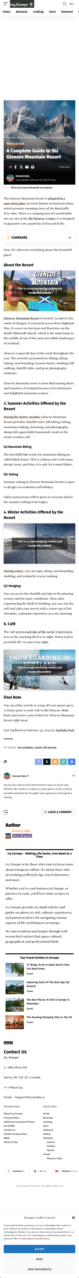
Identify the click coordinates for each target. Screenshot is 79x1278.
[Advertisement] (39, 57)
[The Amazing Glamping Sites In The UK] (15, 1022)
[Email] (26, 167)
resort (38, 747)
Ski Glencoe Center (41, 218)
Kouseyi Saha (22, 176)
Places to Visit (15, 143)
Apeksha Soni (64, 730)
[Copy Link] (63, 762)
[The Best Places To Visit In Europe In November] (15, 1005)
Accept (39, 1249)
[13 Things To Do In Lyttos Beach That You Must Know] (15, 970)
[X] (40, 1171)
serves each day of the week (35, 632)
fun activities (25, 747)
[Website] (73, 776)
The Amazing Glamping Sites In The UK (49, 1017)
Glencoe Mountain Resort (22, 318)
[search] (64, 4)
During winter (13, 571)
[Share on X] (21, 167)
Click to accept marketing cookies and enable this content (39, 290)
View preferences (39, 1269)
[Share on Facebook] (15, 167)
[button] (73, 1217)
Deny (39, 1259)
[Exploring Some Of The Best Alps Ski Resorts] (15, 987)
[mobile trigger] (7, 4)
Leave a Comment (60, 812)
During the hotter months (22, 417)
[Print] (32, 167)
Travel (30, 973)
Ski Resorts (50, 747)
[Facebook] (16, 1171)
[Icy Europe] (22, 4)
